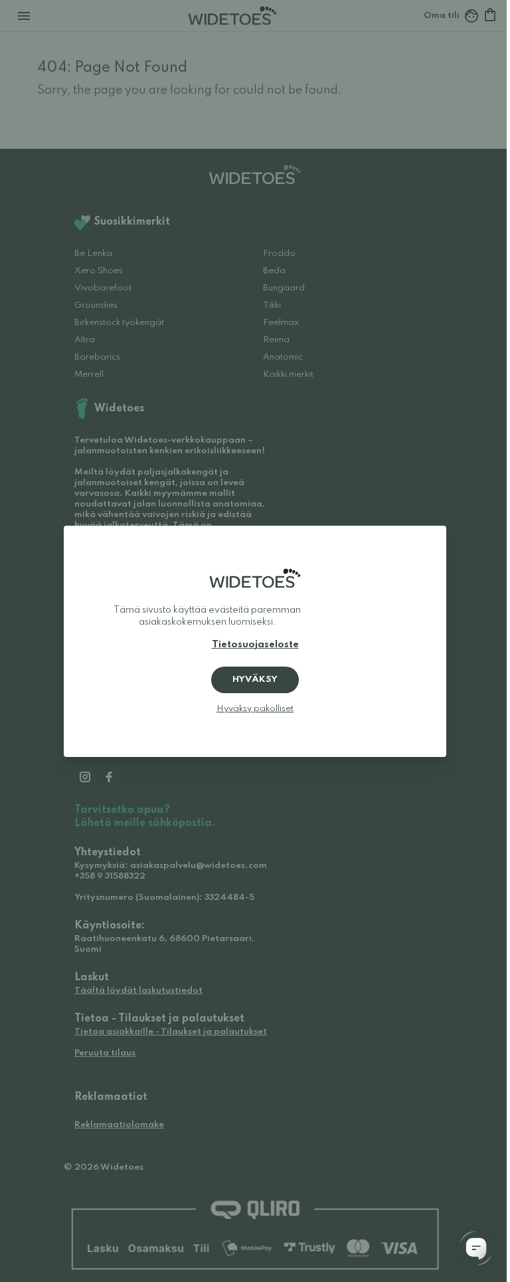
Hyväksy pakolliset (255, 708)
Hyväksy (255, 679)
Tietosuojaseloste (255, 644)
